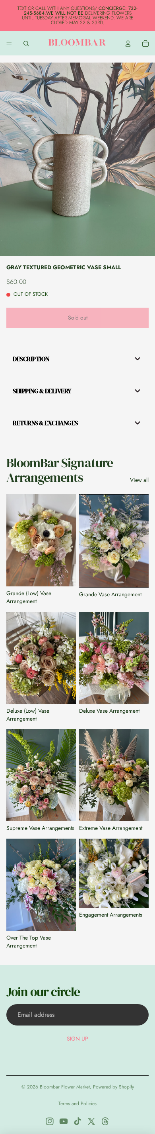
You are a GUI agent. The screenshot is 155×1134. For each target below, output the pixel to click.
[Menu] (9, 43)
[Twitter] (91, 1121)
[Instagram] (49, 1121)
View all (139, 480)
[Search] (26, 43)
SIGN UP (77, 1039)
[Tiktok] (77, 1121)
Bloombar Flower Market (65, 1086)
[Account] (128, 43)
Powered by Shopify (113, 1086)
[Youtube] (63, 1121)
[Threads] (105, 1121)
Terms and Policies (77, 1103)
